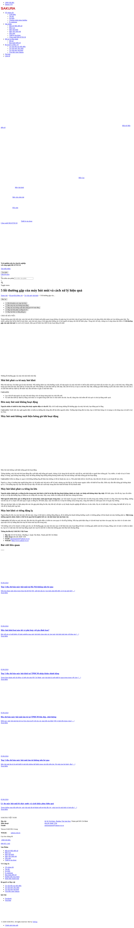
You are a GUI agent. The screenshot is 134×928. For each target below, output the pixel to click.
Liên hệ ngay (5, 274)
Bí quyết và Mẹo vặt (12, 45)
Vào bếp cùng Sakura (16, 52)
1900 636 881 (6, 840)
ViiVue (35, 922)
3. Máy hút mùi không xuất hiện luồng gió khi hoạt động (22, 307)
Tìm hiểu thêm (5, 269)
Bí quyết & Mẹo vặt (16, 295)
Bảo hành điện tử (15, 43)
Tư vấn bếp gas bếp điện (17, 46)
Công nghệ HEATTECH (17, 37)
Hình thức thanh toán (12, 878)
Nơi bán (7, 54)
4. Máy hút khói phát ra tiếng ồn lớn (17, 310)
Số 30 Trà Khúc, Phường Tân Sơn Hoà (57, 821)
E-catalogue (13, 22)
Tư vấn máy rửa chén (16, 48)
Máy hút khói (13, 30)
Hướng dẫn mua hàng (12, 877)
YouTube (8, 900)
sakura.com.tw (15, 833)
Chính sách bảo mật (11, 925)
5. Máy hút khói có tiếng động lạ (15, 312)
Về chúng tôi (9, 13)
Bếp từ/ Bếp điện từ (15, 26)
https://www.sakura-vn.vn (20, 540)
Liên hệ (7, 56)
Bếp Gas (12, 28)
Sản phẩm (8, 24)
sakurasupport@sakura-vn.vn (20, 539)
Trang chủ (4, 295)
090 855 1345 (5, 843)
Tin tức (11, 16)
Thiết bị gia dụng (15, 35)
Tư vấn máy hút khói (16, 50)
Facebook (8, 898)
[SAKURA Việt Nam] (8, 9)
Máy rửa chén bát (15, 31)
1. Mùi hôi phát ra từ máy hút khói (16, 303)
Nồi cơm (12, 33)
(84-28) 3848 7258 (50, 823)
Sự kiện (11, 18)
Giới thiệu (12, 14)
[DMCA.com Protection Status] (16, 918)
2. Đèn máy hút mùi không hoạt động (17, 305)
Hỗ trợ (11, 41)
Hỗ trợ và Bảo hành (11, 39)
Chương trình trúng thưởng (18, 20)
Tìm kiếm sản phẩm (7, 278)
